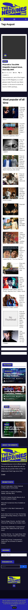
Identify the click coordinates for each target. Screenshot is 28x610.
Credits (3, 474)
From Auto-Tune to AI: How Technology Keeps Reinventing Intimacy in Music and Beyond (13, 515)
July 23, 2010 (8, 72)
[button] (25, 19)
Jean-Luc (20, 378)
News (5, 61)
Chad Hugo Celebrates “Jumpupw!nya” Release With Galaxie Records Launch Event (13, 528)
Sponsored (9, 371)
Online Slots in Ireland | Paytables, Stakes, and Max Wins (14, 393)
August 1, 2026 (10, 414)
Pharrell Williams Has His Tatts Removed (22, 177)
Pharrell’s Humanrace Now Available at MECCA (14, 429)
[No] (26, 604)
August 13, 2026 (10, 378)
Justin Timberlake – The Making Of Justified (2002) (22, 238)
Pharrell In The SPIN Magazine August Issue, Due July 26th (12, 67)
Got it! (14, 607)
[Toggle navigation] (14, 19)
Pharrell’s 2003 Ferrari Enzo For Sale (22, 267)
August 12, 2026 (10, 396)
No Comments (10, 381)
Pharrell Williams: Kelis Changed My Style (22, 222)
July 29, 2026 (9, 431)
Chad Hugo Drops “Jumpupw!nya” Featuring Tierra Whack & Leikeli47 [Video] (11, 541)
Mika (15, 72)
